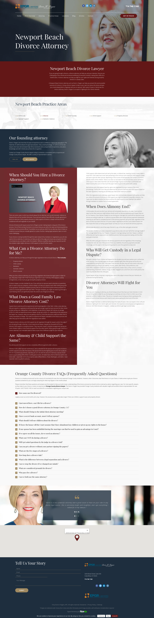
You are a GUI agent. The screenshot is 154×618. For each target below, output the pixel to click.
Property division (18, 261)
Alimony (11, 348)
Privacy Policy (92, 605)
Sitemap (99, 605)
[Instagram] (107, 585)
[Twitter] (100, 585)
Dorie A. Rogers (77, 83)
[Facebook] (96, 585)
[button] (77, 393)
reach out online (38, 388)
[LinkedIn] (104, 585)
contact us (113, 306)
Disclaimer (83, 605)
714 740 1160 (132, 6)
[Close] (87, 530)
